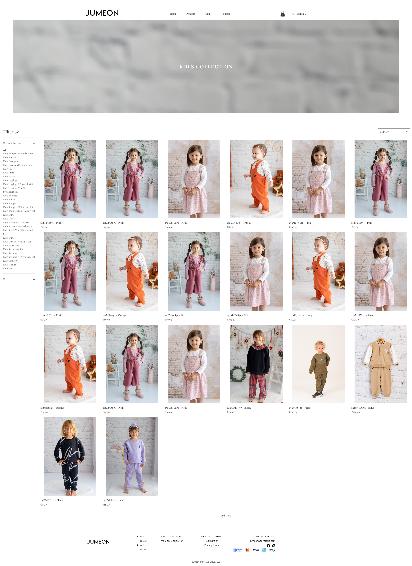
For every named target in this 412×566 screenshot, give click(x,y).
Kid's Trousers (10, 260)
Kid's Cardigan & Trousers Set (18, 165)
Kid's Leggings (10, 180)
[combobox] (394, 131)
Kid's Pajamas (10, 195)
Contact (142, 549)
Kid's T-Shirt (9, 264)
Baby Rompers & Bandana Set (18, 153)
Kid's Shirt (8, 214)
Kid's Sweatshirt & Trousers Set (19, 256)
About (140, 545)
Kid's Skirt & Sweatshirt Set (17, 241)
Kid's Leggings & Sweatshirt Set (19, 184)
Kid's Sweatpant (11, 245)
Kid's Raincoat (10, 199)
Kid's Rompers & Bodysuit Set (18, 207)
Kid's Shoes (8, 218)
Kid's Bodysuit (10, 157)
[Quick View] (69, 179)
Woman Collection (172, 540)
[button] (282, 13)
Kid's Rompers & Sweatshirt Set (19, 210)
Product (142, 540)
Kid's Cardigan (10, 161)
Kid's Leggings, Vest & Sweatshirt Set (14, 189)
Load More (225, 515)
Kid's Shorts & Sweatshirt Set (18, 226)
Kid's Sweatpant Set (13, 249)
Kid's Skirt (8, 237)
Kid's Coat (8, 168)
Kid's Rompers (10, 203)
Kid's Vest (8, 268)
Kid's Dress (8, 172)
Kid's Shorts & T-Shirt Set (16, 222)
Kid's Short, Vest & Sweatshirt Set (18, 231)
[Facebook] (268, 545)
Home (140, 536)
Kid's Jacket (9, 176)
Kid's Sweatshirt (11, 253)
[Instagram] (273, 545)
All (4, 149)
